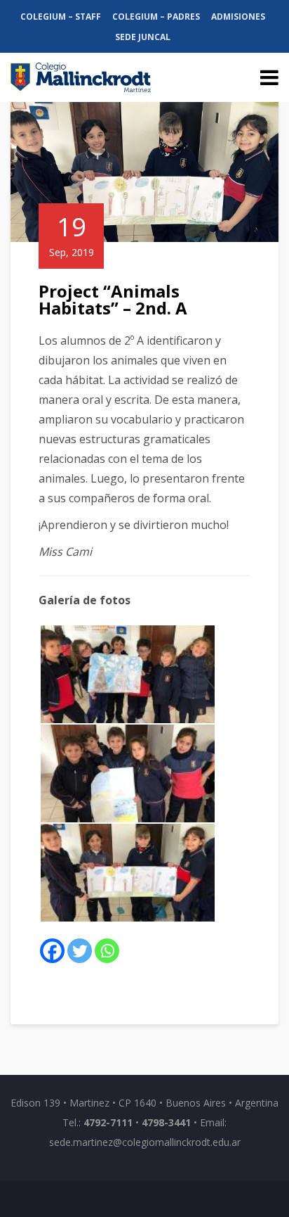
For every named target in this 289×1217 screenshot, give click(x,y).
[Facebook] (52, 950)
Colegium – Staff (60, 17)
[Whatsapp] (107, 950)
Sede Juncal (142, 37)
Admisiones (238, 17)
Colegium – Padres (156, 17)
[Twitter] (79, 950)
